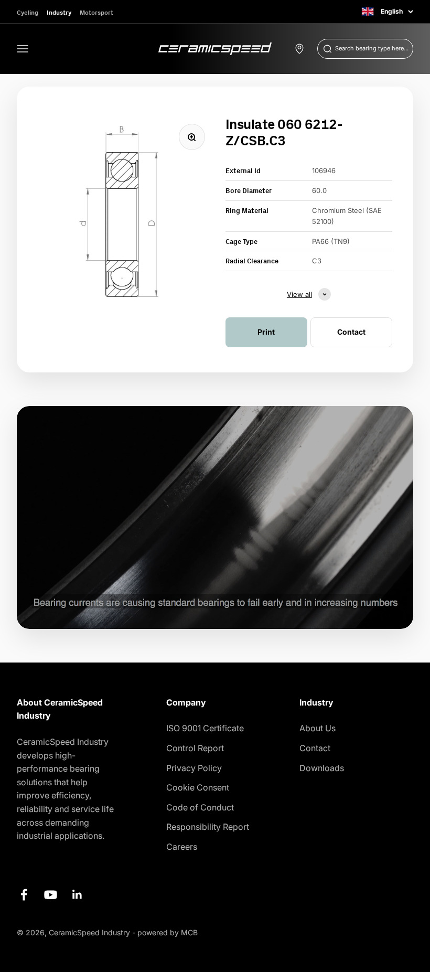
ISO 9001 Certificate (205, 728)
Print (266, 331)
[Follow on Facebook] (24, 895)
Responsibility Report (207, 826)
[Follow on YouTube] (51, 895)
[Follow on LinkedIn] (77, 895)
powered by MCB (167, 932)
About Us (317, 728)
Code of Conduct (200, 807)
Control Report (195, 748)
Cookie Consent (197, 787)
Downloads (321, 768)
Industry (59, 12)
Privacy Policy (194, 768)
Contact (314, 748)
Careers (181, 846)
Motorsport (96, 12)
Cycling (27, 12)
